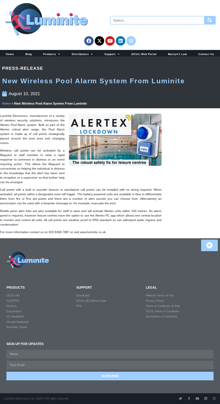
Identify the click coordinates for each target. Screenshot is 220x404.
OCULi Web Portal (144, 54)
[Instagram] (131, 41)
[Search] (209, 20)
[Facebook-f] (189, 398)
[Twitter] (180, 398)
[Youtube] (110, 41)
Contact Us (206, 54)
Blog (28, 54)
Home (10, 54)
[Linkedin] (120, 41)
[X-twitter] (99, 41)
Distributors (80, 54)
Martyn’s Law (177, 54)
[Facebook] (89, 41)
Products (49, 54)
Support (110, 54)
